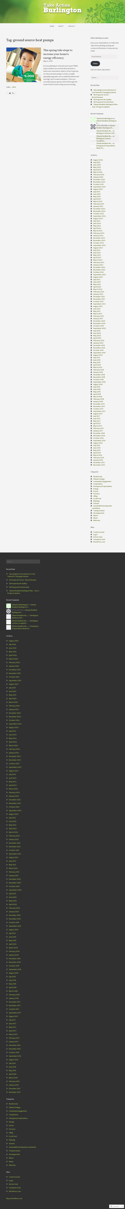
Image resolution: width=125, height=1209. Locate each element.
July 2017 (96, 416)
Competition (97, 484)
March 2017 (97, 426)
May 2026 (97, 167)
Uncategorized (98, 513)
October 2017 (98, 409)
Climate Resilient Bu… (104, 131)
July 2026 (96, 162)
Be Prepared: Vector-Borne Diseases (22, 580)
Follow (95, 64)
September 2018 (99, 382)
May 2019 (96, 362)
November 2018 (99, 377)
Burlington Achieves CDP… (106, 133)
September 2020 (99, 328)
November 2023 (99, 240)
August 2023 (98, 248)
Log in (95, 535)
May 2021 (96, 311)
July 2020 (96, 331)
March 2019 (97, 367)
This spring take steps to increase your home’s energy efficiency (57, 54)
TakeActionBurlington (104, 118)
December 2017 (99, 404)
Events (95, 491)
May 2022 (97, 284)
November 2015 (99, 465)
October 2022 (98, 272)
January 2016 (98, 460)
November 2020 (99, 323)
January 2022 (98, 294)
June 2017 (96, 419)
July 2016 (96, 445)
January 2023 (98, 265)
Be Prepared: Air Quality (103, 100)
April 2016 (97, 453)
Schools (96, 503)
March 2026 (97, 172)
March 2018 (97, 397)
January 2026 (98, 177)
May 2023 (97, 255)
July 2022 (96, 279)
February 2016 (98, 458)
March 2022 (97, 289)
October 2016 (98, 438)
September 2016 (99, 441)
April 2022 (97, 287)
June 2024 (97, 223)
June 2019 (96, 360)
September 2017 (99, 411)
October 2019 (98, 350)
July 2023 (96, 250)
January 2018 (98, 401)
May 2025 (97, 197)
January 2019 (98, 372)
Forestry (96, 494)
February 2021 (98, 316)
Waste (95, 515)
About (61, 26)
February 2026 (98, 175)
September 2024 (99, 216)
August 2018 (98, 384)
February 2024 (98, 233)
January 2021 (98, 319)
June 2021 (96, 309)
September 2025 (99, 187)
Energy (95, 489)
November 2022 (99, 270)
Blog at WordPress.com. (14, 1198)
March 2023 (97, 260)
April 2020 (97, 338)
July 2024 (96, 221)
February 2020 (98, 340)
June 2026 (97, 165)
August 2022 (98, 277)
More (14, 87)
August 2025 (98, 189)
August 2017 (98, 414)
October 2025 (98, 184)
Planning (96, 501)
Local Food (97, 498)
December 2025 (99, 179)
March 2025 (97, 201)
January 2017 (98, 431)
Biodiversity (97, 477)
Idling (95, 496)
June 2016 (96, 448)
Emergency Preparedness (102, 486)
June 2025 (97, 194)
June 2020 (97, 333)
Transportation (99, 511)
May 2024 (97, 226)
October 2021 (98, 301)
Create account (98, 532)
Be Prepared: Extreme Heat (104, 102)
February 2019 (98, 370)
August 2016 (98, 443)
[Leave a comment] (10, 93)
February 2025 (98, 204)
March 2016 (97, 455)
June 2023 (97, 253)
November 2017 (99, 406)
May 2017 (96, 421)
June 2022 (97, 282)
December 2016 (99, 433)
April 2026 (97, 170)
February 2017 (98, 428)
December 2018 (99, 375)
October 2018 (98, 380)
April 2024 (97, 228)
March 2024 (97, 231)
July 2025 (96, 192)
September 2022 (99, 275)
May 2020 (97, 336)
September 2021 (99, 304)
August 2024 (98, 218)
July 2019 (96, 358)
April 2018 (97, 394)
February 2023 (98, 262)
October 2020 (98, 326)
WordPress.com (99, 542)
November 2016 (99, 436)
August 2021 (98, 306)
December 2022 (99, 267)
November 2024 (99, 211)
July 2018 (96, 387)
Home (52, 26)
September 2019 (99, 353)
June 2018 (96, 389)
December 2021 (99, 297)
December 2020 (99, 321)
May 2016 (96, 450)
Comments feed (99, 539)
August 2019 (98, 355)
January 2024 (98, 236)
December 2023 (99, 238)
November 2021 (99, 299)
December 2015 (99, 462)
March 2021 (97, 314)
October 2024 (98, 214)
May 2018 (96, 392)
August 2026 (98, 160)
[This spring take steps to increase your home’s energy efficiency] (13, 93)
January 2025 (98, 206)
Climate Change (99, 479)
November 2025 (99, 182)
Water (95, 518)
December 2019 (99, 345)
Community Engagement (102, 481)
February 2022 (98, 292)
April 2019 (97, 365)
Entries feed (97, 537)
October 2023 (98, 243)
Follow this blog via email (99, 38)
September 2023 (99, 245)
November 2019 (99, 348)
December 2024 (99, 209)
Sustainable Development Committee (22, 1147)
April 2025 (97, 199)
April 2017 (97, 423)
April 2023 (97, 258)
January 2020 (98, 343)
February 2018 (98, 399)
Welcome (96, 520)
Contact (71, 26)
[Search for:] (105, 78)
